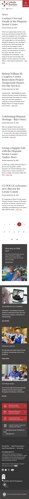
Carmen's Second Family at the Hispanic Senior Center (14, 21)
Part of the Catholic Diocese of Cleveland (17, 494)
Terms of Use (20, 448)
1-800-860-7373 (10, 433)
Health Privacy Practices (17, 446)
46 (17, 239)
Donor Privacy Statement (8, 448)
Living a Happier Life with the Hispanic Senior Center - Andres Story (13, 152)
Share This (10, 8)
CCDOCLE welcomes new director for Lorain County (14, 188)
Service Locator (14, 405)
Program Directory (14, 412)
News (3, 8)
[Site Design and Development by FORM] (14, 466)
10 (23, 232)
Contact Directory (16, 418)
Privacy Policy (5, 446)
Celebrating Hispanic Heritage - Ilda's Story (14, 118)
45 (12, 239)
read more (14, 106)
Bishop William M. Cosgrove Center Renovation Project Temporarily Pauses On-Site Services (13, 79)
